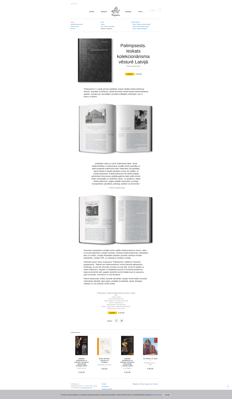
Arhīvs (140, 11)
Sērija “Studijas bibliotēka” (140, 28)
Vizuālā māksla (135, 22)
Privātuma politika (107, 389)
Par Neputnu (116, 9)
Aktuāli (91, 11)
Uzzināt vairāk (156, 395)
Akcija (72, 22)
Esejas (103, 24)
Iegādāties (130, 74)
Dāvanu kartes (75, 26)
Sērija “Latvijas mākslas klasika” (142, 24)
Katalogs (128, 11)
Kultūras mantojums (106, 28)
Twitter (142, 384)
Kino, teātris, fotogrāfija (107, 26)
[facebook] (116, 322)
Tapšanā (104, 11)
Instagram (147, 384)
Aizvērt (167, 395)
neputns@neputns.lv (86, 387)
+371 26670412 (75, 387)
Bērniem (73, 28)
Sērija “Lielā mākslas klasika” (141, 26)
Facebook (155, 384)
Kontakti (104, 384)
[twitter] (121, 322)
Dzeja (102, 22)
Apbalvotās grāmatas (77, 24)
